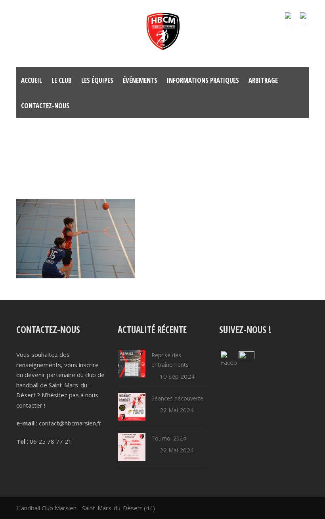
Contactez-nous (45, 105)
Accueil (31, 80)
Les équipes (97, 80)
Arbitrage (263, 80)
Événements (140, 80)
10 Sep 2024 (177, 376)
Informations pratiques (203, 80)
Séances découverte (177, 398)
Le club (62, 80)
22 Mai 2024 (177, 410)
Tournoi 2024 (168, 438)
